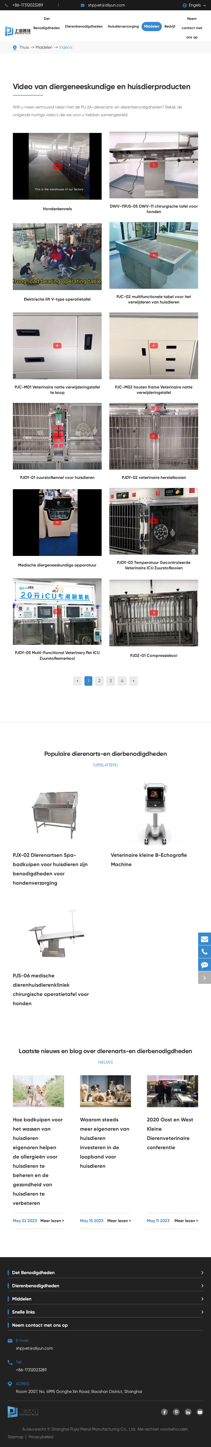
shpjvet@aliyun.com (106, 5)
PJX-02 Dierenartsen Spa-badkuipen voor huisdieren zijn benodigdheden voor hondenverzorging (50, 869)
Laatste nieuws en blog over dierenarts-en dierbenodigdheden (105, 1051)
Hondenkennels (57, 208)
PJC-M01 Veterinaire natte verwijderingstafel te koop (57, 390)
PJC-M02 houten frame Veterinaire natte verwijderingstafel (153, 390)
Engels (195, 5)
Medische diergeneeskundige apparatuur (57, 565)
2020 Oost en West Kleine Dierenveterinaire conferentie (170, 1133)
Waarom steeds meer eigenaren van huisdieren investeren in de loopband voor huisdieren (104, 1142)
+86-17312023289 (27, 5)
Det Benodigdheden (33, 1272)
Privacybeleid (41, 1436)
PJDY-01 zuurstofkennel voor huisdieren (57, 477)
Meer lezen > (52, 1220)
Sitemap (15, 1436)
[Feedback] (204, 964)
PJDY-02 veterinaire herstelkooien (154, 477)
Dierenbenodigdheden (35, 1286)
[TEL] (204, 951)
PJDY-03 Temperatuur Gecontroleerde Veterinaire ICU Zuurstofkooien (153, 565)
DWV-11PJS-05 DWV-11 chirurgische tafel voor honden (154, 209)
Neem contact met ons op (40, 1325)
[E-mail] (204, 939)
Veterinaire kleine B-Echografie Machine (149, 859)
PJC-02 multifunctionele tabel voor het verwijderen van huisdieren (154, 299)
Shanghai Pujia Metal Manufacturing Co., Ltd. (93, 1429)
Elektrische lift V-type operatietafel (57, 299)
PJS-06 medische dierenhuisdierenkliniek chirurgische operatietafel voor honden (51, 989)
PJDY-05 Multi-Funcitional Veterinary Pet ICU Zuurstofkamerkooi (57, 655)
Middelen (21, 1299)
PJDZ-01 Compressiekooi (153, 655)
